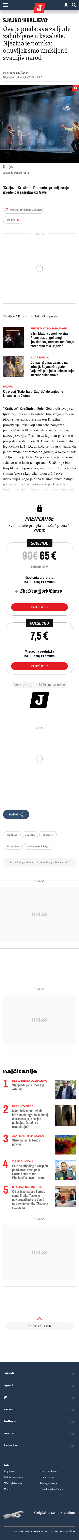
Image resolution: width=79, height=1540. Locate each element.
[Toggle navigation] (6, 5)
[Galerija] (39, 124)
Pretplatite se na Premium (54, 1512)
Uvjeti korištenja (48, 1471)
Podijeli (11, 219)
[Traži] (74, 5)
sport (8, 1385)
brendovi (11, 1445)
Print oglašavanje (48, 1483)
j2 (5, 1397)
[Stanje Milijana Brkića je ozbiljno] (65, 1089)
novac (9, 1409)
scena (9, 1433)
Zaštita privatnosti (13, 1477)
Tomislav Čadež (19, 72)
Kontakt (8, 1489)
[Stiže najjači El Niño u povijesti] (65, 1144)
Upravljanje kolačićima (51, 1489)
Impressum (10, 1471)
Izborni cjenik (47, 1477)
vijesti (9, 1373)
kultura (10, 1421)
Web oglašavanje (13, 1483)
